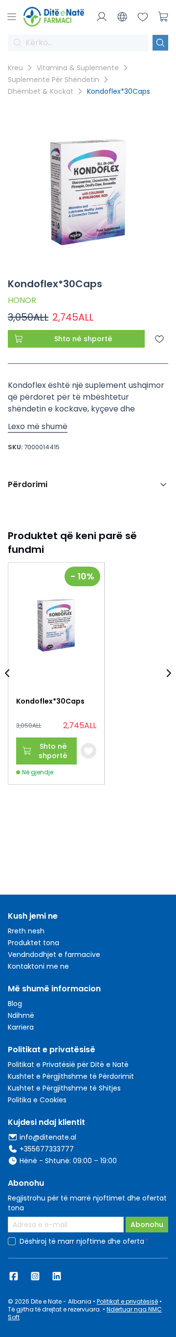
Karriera (21, 1027)
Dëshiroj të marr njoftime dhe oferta (82, 1241)
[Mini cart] (163, 17)
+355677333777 (47, 1149)
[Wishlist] (143, 17)
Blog (15, 1004)
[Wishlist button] (88, 751)
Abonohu (147, 1224)
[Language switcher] (122, 17)
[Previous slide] (8, 673)
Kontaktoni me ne (38, 966)
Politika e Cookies (37, 1100)
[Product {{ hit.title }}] (56, 625)
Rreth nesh (26, 931)
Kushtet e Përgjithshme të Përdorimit (71, 1076)
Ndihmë (21, 1015)
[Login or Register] (101, 17)
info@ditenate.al (48, 1137)
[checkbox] (12, 1241)
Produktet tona (33, 943)
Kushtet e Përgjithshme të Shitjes (64, 1088)
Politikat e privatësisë (127, 1301)
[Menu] (12, 17)
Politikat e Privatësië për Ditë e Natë (68, 1064)
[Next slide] (168, 673)
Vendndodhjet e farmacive (54, 954)
